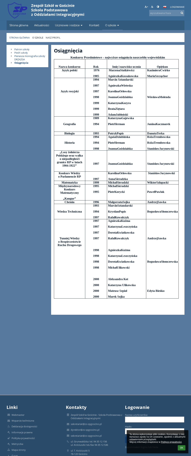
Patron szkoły (21, 49)
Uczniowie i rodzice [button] (67, 25)
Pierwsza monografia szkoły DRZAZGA (29, 57)
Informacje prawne (22, 432)
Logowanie (177, 7)
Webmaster (18, 415)
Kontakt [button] (94, 25)
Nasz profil (53, 37)
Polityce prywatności (171, 442)
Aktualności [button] (41, 25)
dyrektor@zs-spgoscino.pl (85, 429)
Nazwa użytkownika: (136, 415)
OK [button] (181, 448)
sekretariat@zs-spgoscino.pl (86, 424)
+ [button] (147, 6)
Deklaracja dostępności (24, 426)
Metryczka (17, 444)
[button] (157, 6)
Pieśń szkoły (21, 52)
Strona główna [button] (19, 25)
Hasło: (128, 426)
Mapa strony (19, 450)
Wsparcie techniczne (23, 420)
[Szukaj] (182, 13)
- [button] (153, 6)
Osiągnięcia (21, 62)
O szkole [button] (110, 25)
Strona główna (19, 37)
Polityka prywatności (23, 438)
